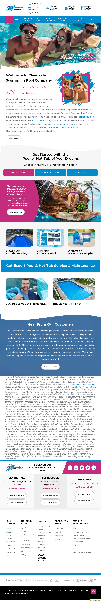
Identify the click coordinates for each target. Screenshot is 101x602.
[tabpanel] (50, 218)
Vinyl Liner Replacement (82, 552)
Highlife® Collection (41, 537)
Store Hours (17, 502)
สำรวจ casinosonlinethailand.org (81, 384)
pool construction (85, 116)
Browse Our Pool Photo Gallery (16, 252)
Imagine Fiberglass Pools (28, 535)
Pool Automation (27, 547)
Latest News (11, 541)
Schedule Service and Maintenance (26, 304)
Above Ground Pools (42, 558)
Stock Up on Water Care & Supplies (80, 252)
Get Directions (16, 496)
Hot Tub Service (79, 536)
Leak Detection (78, 545)
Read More (14, 138)
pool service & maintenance (60, 124)
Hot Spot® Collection (41, 548)
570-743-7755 (51, 488)
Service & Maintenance (80, 522)
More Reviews (50, 367)
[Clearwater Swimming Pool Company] (15, 8)
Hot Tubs (43, 521)
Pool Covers (25, 544)
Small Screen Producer (84, 590)
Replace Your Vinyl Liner (67, 304)
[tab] (18, 172)
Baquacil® (59, 536)
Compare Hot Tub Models (88, 8)
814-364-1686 (37, 3)
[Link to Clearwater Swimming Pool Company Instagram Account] (76, 467)
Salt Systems (25, 551)
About (8, 532)
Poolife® (58, 532)
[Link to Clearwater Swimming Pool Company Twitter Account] (82, 467)
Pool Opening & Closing (81, 532)
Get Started (16, 212)
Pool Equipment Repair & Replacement (82, 540)
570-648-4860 (84, 487)
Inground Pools (26, 522)
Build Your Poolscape (25, 529)
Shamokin (10, 556)
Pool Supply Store (61, 522)
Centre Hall (10, 549)
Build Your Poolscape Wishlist (53, 8)
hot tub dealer (38, 120)
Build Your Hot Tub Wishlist (71, 8)
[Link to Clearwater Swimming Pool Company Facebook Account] (70, 467)
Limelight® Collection (42, 543)
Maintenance (78, 528)
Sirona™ (58, 539)
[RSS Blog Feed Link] (93, 467)
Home (8, 528)
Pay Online (36, 13)
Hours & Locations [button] (35, 8)
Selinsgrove (10, 552)
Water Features (26, 540)
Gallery (23, 555)
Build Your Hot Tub (44, 532)
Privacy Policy (10, 593)
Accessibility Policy (22, 593)
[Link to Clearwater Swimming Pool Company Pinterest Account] (87, 467)
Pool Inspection (78, 549)
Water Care (59, 528)
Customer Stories (10, 536)
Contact (9, 545)
